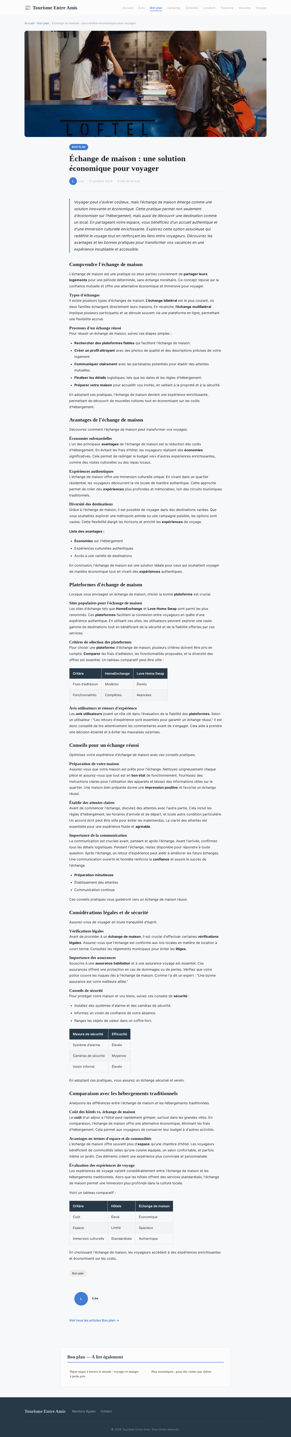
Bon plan (156, 8)
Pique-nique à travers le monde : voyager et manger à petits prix (104, 1374)
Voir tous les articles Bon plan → (94, 1320)
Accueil (127, 8)
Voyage (261, 8)
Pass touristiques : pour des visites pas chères (181, 1371)
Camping (173, 8)
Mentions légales (84, 1411)
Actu (141, 8)
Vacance (245, 8)
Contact (106, 1411)
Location (209, 8)
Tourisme (226, 8)
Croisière (191, 8)
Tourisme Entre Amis (50, 7)
